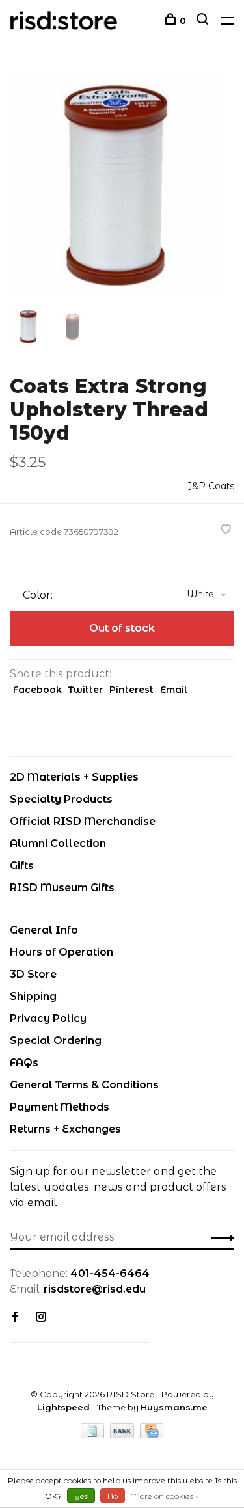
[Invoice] (94, 1435)
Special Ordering (56, 1040)
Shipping (33, 996)
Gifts (22, 865)
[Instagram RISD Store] (41, 1318)
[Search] (204, 21)
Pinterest (131, 689)
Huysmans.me (174, 1407)
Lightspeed (63, 1407)
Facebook (37, 689)
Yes (81, 1496)
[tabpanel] (122, 184)
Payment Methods (59, 1107)
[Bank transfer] (123, 1435)
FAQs (24, 1063)
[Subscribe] (219, 1237)
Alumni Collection (58, 843)
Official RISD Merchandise (83, 821)
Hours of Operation (61, 952)
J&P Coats (210, 486)
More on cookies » (164, 1496)
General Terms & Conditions (84, 1085)
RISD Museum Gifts (62, 888)
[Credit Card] (151, 1435)
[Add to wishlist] (226, 530)
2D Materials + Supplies (74, 777)
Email (173, 689)
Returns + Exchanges (65, 1129)
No (112, 1496)
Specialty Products (61, 799)
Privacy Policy (48, 1018)
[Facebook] (15, 1318)
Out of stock (122, 628)
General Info (44, 930)
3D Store (33, 974)
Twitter (85, 689)
